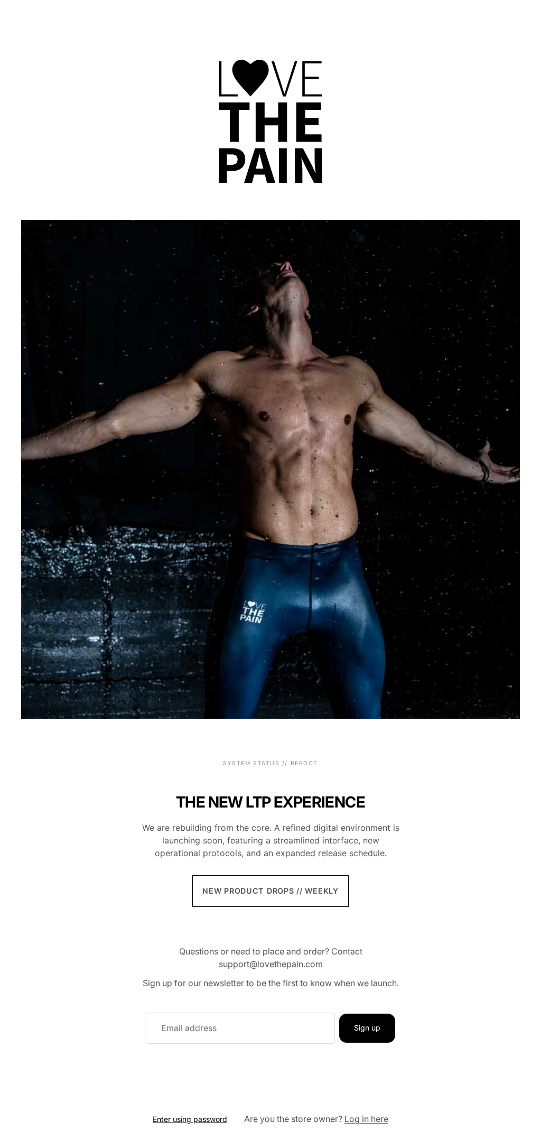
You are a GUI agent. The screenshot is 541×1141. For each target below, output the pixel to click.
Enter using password (190, 1119)
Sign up (367, 1027)
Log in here (366, 1119)
